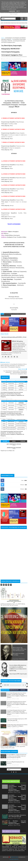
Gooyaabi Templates (14, 859)
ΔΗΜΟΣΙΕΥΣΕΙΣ (5, 690)
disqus (14, 441)
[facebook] (11, 772)
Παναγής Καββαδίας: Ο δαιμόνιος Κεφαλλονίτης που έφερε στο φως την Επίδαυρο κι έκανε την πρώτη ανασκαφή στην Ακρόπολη (16, 756)
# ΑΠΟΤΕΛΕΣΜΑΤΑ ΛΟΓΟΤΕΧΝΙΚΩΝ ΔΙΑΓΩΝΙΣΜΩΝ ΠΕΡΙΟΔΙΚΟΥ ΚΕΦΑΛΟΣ (13, 314)
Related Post (5, 377)
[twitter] (14, 772)
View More (24, 377)
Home (2, 38)
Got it (18, 11)
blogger (5, 441)
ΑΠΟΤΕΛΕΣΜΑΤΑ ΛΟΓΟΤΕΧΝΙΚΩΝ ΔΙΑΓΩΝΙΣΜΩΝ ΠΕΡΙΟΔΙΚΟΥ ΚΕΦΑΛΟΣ (13, 381)
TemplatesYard (14, 857)
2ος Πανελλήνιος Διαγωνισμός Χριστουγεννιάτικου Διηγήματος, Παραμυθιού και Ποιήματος (17, 822)
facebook (22, 441)
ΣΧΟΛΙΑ (23, 690)
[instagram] (16, 772)
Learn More (12, 11)
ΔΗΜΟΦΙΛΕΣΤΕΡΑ (14, 690)
